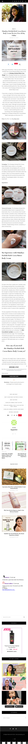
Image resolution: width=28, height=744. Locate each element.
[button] (14, 367)
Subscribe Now (14, 376)
